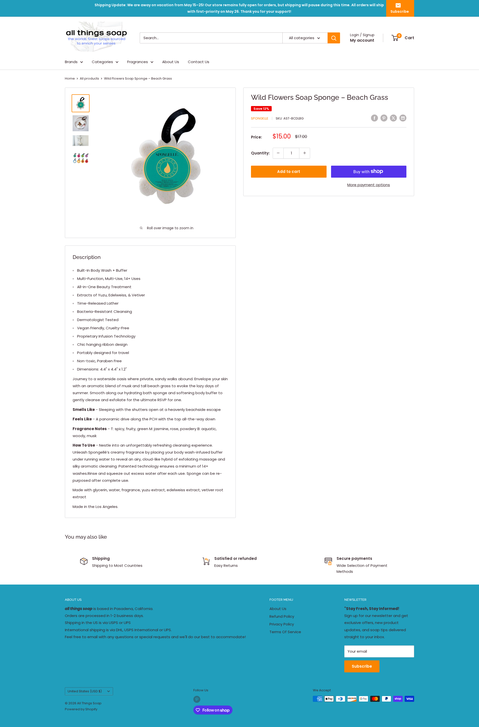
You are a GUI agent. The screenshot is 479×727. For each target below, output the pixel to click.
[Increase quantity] (304, 153)
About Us (170, 61)
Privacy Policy (281, 624)
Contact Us (198, 61)
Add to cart (288, 171)
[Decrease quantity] (278, 153)
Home (70, 78)
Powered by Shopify (81, 709)
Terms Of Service (285, 631)
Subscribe (399, 11)
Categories (102, 61)
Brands (71, 61)
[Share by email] (402, 117)
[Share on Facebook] (374, 117)
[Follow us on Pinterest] (196, 699)
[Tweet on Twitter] (393, 117)
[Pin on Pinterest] (383, 117)
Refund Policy (281, 616)
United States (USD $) (85, 691)
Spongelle (259, 118)
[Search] (334, 37)
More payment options (368, 184)
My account (362, 40)
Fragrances (137, 61)
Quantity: (260, 152)
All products (89, 78)
